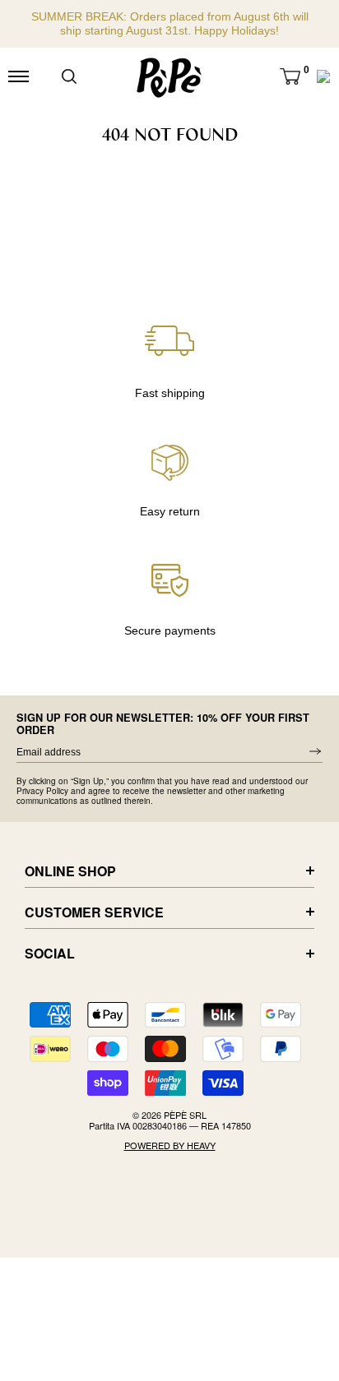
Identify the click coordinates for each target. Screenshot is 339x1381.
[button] (290, 76)
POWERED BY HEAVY (170, 1145)
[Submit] (69, 76)
